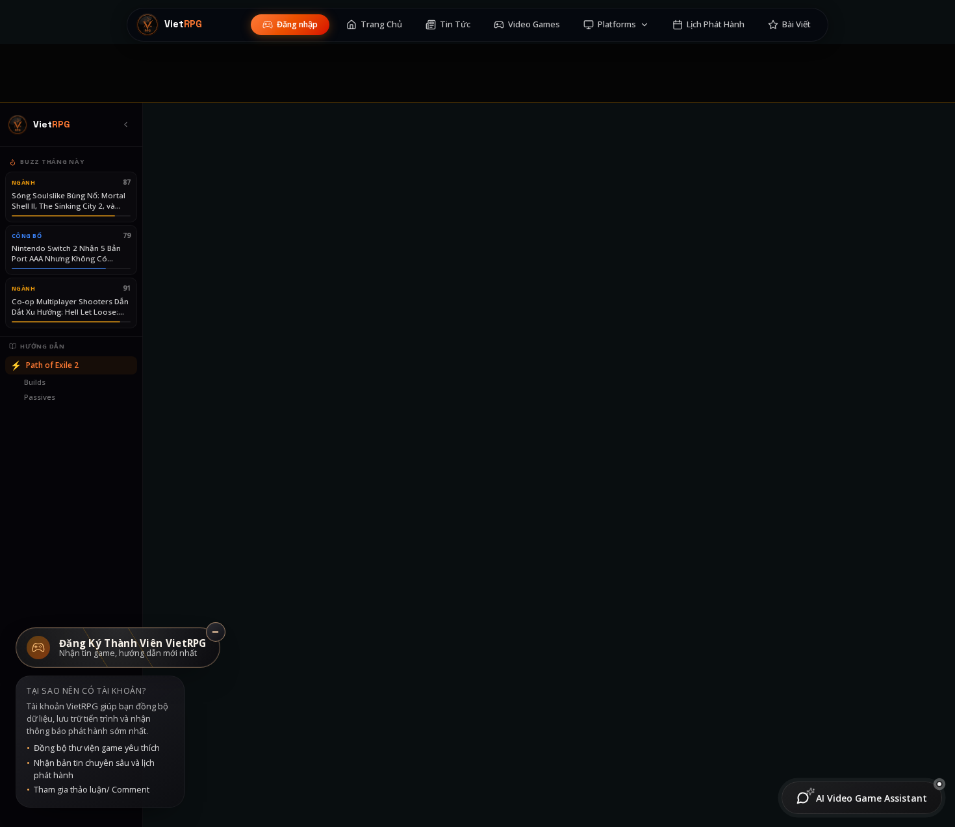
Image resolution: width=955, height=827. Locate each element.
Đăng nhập (297, 24)
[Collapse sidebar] (125, 125)
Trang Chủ (381, 24)
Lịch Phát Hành (716, 24)
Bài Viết (796, 24)
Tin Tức (455, 24)
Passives (39, 397)
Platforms (617, 24)
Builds (34, 382)
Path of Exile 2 (44, 365)
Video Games (534, 24)
